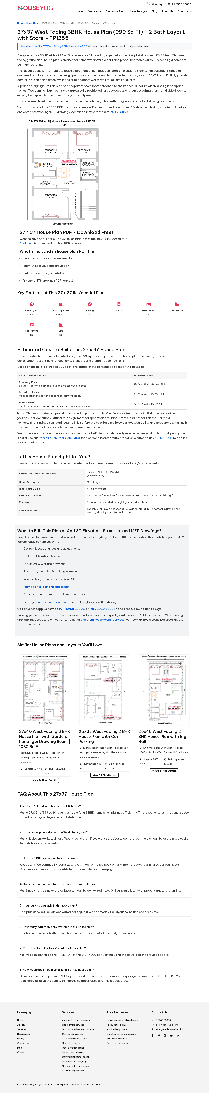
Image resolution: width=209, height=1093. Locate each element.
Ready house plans (116, 1024)
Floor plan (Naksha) (72, 1043)
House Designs (138, 11)
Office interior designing (74, 1061)
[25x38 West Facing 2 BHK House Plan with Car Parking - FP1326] (104, 689)
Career (20, 1052)
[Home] (35, 6)
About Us (167, 11)
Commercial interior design (76, 1057)
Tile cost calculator (117, 1038)
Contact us (23, 1043)
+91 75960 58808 (71, 609)
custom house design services (104, 619)
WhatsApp (157, 4)
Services (93, 11)
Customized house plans (74, 1038)
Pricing (20, 1038)
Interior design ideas (117, 1029)
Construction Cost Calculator (59, 438)
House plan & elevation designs (122, 1020)
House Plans (32, 23)
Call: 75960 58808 (179, 4)
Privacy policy (61, 1084)
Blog (154, 11)
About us (21, 1024)
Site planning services (73, 1024)
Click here (26, 243)
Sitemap (96, 1084)
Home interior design (72, 1052)
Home (79, 11)
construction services (50, 602)
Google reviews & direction (169, 1029)
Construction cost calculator (122, 1034)
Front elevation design (73, 1047)
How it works (23, 1034)
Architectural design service (76, 1020)
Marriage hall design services (76, 1066)
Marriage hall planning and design (46, 587)
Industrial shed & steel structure (78, 1029)
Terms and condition (80, 1084)
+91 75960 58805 (102, 609)
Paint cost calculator (118, 1043)
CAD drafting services (73, 1070)
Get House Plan (114, 11)
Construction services (73, 1034)
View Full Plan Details (45, 780)
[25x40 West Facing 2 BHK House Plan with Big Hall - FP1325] (164, 689)
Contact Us (185, 11)
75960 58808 (120, 112)
